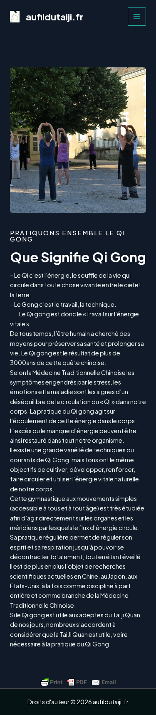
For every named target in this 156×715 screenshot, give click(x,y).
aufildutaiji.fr (54, 16)
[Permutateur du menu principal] (137, 16)
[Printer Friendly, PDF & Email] (78, 682)
